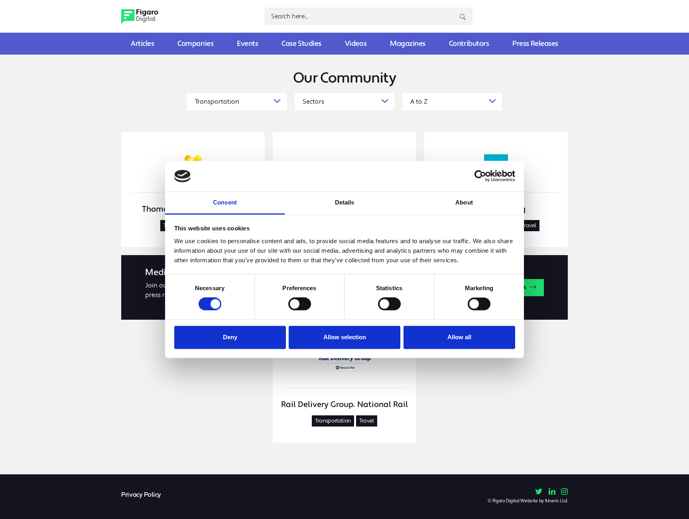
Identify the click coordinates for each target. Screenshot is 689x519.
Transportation (217, 102)
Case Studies (301, 43)
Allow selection (344, 337)
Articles (142, 43)
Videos (355, 43)
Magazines (407, 43)
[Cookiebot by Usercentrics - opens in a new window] (480, 176)
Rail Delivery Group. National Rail (344, 404)
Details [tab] (344, 202)
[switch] (299, 304)
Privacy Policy (141, 495)
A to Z (418, 102)
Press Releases (535, 43)
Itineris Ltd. (556, 501)
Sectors (313, 102)
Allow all (459, 337)
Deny (230, 337)
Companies (195, 43)
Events (247, 43)
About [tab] (464, 202)
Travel (529, 225)
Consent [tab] (225, 202)
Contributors (469, 43)
